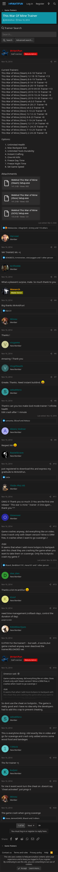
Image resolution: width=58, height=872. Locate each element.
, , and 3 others (22, 818)
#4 (55, 300)
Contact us (7, 852)
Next (30, 825)
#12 (55, 526)
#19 (55, 781)
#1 (55, 61)
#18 (55, 757)
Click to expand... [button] (29, 698)
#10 (55, 463)
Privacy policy (36, 852)
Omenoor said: (10, 673)
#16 (55, 667)
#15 (55, 638)
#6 (55, 353)
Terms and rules (21, 852)
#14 (55, 608)
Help (46, 852)
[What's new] (48, 3)
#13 (55, 584)
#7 (55, 377)
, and (18, 420)
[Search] (54, 3)
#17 (55, 728)
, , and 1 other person (29, 257)
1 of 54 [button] (21, 825)
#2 (55, 247)
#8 (55, 400)
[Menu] (4, 4)
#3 (55, 277)
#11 (55, 496)
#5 (55, 330)
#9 (55, 440)
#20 (55, 808)
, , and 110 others (28, 228)
